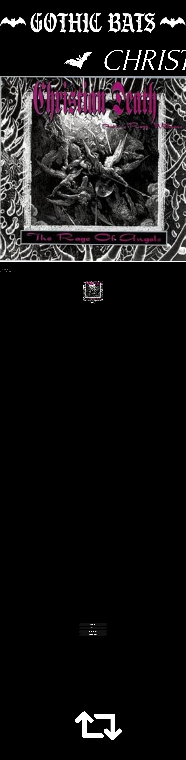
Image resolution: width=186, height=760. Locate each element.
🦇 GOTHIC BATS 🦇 (93, 23)
